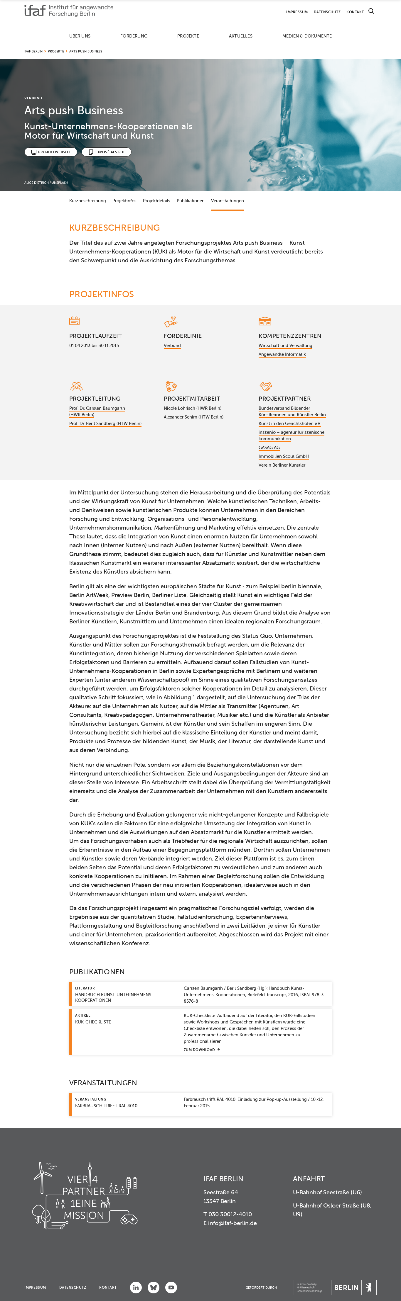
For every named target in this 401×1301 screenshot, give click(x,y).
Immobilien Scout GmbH (284, 456)
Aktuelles (240, 36)
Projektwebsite (54, 152)
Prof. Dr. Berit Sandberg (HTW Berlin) (105, 423)
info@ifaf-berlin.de (232, 1223)
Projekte (188, 36)
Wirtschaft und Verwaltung (285, 345)
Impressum (297, 12)
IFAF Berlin (33, 51)
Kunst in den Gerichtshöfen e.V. (290, 423)
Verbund (172, 345)
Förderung (133, 36)
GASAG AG (269, 447)
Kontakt (355, 12)
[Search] (371, 11)
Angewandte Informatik (282, 354)
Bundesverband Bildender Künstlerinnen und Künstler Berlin (292, 411)
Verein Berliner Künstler (282, 465)
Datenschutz (327, 12)
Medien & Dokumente (307, 36)
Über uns (80, 36)
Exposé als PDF (110, 152)
